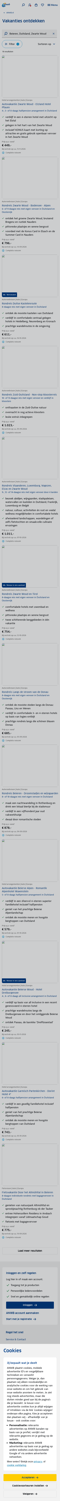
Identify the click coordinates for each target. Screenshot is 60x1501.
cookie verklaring (16, 1465)
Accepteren (28, 1477)
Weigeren (28, 1493)
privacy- (38, 1461)
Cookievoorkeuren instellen (28, 1485)
